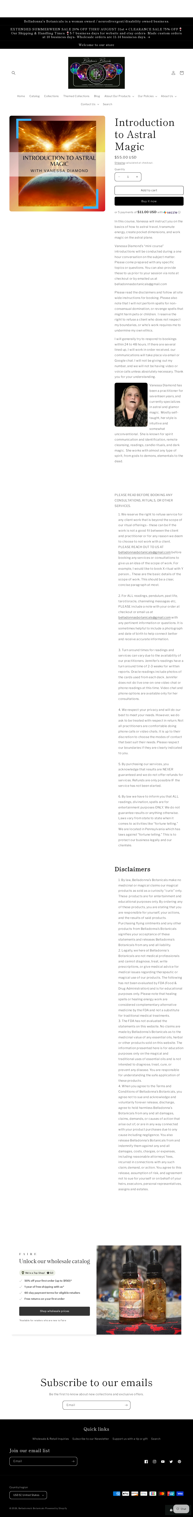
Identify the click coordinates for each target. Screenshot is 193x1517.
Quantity (120, 169)
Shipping (120, 162)
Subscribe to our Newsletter (90, 1438)
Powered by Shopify (56, 1508)
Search (156, 1438)
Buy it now (149, 201)
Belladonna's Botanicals (31, 1508)
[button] (13, 73)
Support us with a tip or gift (130, 1438)
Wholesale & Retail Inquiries (50, 1438)
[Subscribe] (126, 1405)
